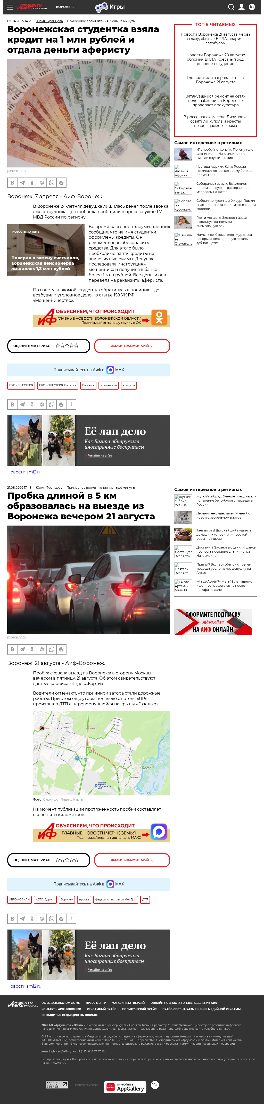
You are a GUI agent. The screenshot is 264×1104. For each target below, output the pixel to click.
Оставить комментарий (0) (132, 346)
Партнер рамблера (86, 1084)
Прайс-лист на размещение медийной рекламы (201, 1009)
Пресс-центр (96, 1003)
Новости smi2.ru (24, 472)
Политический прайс (139, 1009)
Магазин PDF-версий (128, 1003)
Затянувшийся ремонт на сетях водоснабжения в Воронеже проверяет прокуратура (215, 100)
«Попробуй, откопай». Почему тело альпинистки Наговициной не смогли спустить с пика (224, 154)
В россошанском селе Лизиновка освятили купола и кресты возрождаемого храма (216, 121)
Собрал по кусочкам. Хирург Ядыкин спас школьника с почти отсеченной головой (226, 205)
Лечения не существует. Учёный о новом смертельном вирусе (223, 515)
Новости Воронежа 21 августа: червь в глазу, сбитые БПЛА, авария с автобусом (216, 38)
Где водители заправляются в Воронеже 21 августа (215, 80)
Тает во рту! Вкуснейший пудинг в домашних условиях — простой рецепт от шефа (223, 534)
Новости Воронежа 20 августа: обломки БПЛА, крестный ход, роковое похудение (215, 59)
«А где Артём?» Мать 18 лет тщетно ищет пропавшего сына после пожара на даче (224, 585)
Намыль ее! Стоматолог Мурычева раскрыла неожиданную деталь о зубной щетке (224, 239)
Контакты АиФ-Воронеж (61, 1009)
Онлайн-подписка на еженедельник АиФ (184, 1003)
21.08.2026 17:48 (19, 487)
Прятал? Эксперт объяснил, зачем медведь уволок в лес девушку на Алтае (223, 568)
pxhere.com (16, 171)
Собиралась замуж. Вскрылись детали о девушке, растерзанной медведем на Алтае (223, 188)
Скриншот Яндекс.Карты (63, 799)
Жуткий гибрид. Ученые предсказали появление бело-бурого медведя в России (226, 500)
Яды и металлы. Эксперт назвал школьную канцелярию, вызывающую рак (221, 222)
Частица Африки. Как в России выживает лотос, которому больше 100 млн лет (224, 171)
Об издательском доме (61, 1003)
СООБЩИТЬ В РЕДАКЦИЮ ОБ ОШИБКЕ (70, 1015)
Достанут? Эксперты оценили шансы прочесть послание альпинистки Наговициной (226, 551)
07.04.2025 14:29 (19, 21)
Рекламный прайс (101, 1009)
